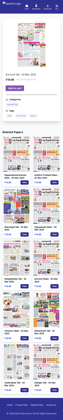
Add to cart (15, 88)
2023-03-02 (21, 115)
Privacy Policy (21, 404)
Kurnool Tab (12, 104)
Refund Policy (37, 404)
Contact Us (51, 404)
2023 (9, 115)
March (33, 115)
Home (9, 404)
